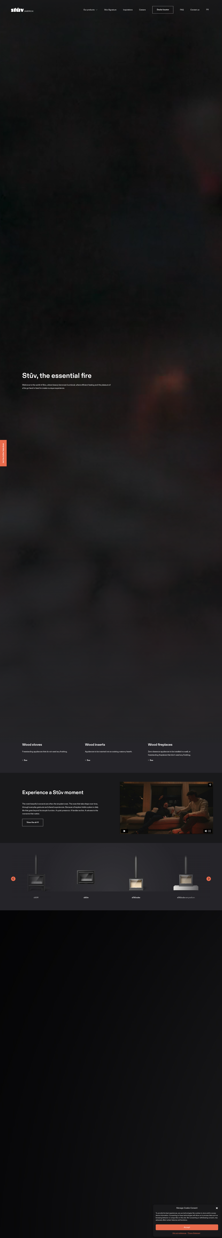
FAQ (182, 10)
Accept (187, 1227)
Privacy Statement (194, 1233)
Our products (89, 10)
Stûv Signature (110, 10)
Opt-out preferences (179, 1233)
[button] (217, 1208)
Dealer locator (163, 9)
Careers (142, 10)
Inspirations (128, 10)
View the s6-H (33, 822)
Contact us (194, 10)
